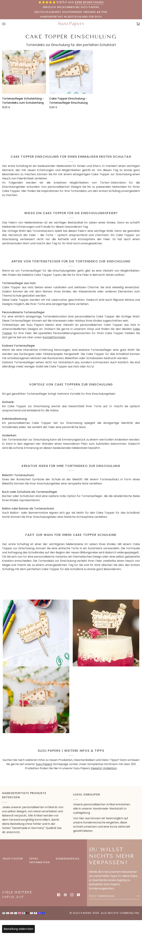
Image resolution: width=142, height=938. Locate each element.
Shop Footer (13, 858)
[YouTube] (78, 894)
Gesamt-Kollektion (104, 768)
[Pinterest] (65, 894)
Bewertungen (89, 2)
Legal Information (39, 860)
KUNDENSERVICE (67, 858)
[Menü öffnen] (7, 24)
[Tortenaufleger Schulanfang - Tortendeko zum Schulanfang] (24, 72)
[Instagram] (71, 894)
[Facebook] (58, 894)
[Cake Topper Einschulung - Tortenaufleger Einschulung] (71, 72)
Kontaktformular (54, 337)
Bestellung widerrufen (18, 929)
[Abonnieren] (135, 896)
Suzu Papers (44, 764)
